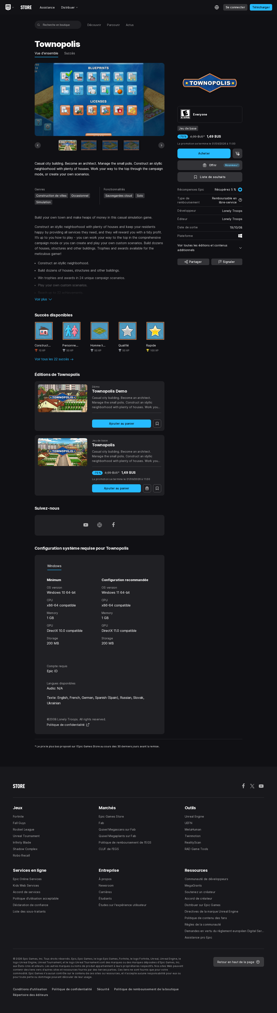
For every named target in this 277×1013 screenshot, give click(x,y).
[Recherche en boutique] (38, 25)
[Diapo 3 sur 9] (110, 145)
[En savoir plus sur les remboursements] (240, 200)
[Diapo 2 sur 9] (89, 145)
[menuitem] (94, 25)
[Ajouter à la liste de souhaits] (157, 424)
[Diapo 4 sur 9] (131, 145)
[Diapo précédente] (38, 145)
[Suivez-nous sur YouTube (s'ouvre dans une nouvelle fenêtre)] (86, 525)
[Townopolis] (62, 452)
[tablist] (99, 566)
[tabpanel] (99, 613)
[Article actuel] (68, 145)
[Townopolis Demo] (62, 398)
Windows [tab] (54, 566)
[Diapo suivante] (161, 145)
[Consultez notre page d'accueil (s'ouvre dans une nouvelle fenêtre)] (99, 525)
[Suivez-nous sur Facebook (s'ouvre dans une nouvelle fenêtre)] (113, 525)
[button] (100, 299)
